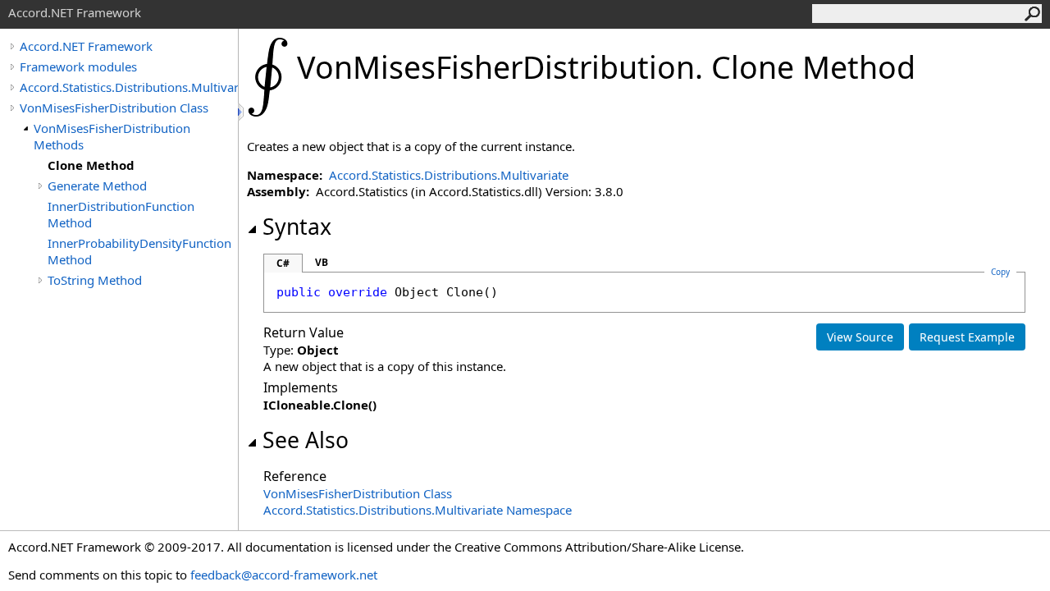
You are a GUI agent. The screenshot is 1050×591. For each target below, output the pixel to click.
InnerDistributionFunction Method (121, 214)
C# (283, 263)
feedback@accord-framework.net (283, 574)
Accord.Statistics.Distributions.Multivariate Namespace (417, 510)
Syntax (296, 226)
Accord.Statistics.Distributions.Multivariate (129, 87)
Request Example (967, 337)
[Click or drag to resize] (242, 112)
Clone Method (91, 165)
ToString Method (95, 280)
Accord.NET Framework (86, 46)
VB (321, 262)
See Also (305, 440)
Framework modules (78, 66)
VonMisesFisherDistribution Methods (112, 136)
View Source (860, 337)
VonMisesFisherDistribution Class (114, 107)
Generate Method (97, 185)
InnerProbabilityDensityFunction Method (139, 251)
